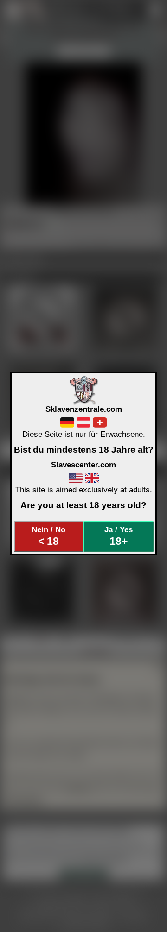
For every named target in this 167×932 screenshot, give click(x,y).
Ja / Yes (118, 536)
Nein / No (48, 536)
